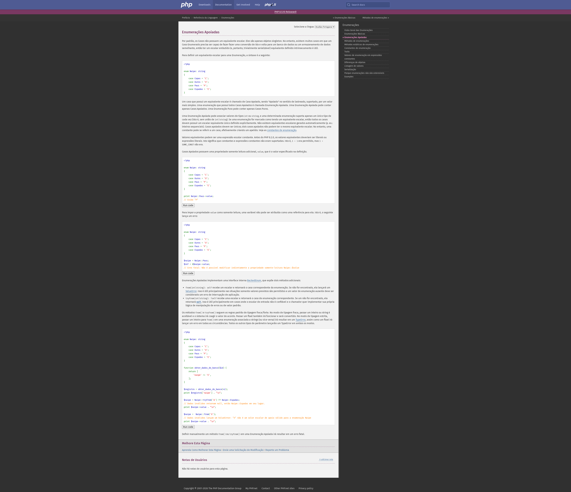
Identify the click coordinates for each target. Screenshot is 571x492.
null (198, 302)
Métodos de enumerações (356, 41)
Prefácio (186, 18)
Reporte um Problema (277, 450)
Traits (347, 51)
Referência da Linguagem (206, 18)
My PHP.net (251, 488)
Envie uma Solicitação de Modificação (243, 450)
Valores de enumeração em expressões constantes (363, 57)
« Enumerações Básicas (344, 18)
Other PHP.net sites (284, 488)
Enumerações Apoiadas (355, 37)
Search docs (358, 4)
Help (257, 4)
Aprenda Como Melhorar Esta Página (201, 450)
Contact (266, 488)
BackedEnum (254, 280)
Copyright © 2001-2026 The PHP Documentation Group (212, 488)
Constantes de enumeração (357, 48)
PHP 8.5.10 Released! (285, 11)
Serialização (350, 69)
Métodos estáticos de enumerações (361, 44)
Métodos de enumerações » (376, 18)
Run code (188, 205)
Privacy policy (306, 488)
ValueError (191, 291)
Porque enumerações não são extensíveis (364, 73)
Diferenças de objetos (354, 62)
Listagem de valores (354, 66)
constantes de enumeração (281, 130)
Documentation (223, 4)
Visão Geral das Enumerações (358, 30)
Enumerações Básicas (354, 34)
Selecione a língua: (304, 26)
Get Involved (243, 4)
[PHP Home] (187, 5)
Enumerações (227, 18)
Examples (348, 76)
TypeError (301, 319)
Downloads (204, 4)
